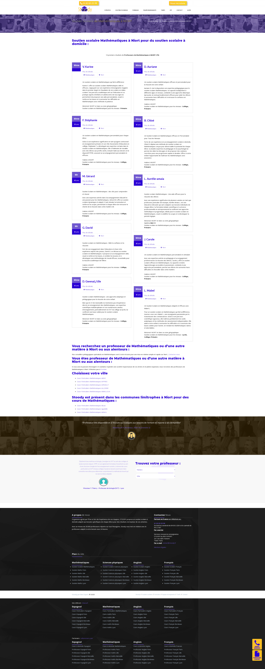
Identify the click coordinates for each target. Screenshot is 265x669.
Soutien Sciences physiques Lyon (114, 583)
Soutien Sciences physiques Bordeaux (116, 580)
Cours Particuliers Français (173, 611)
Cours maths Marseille (111, 621)
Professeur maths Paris (111, 649)
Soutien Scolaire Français (173, 567)
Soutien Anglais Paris (140, 570)
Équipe (149, 10)
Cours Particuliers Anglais (142, 611)
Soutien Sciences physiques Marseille (116, 577)
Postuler (104, 369)
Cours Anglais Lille (139, 617)
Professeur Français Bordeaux (175, 659)
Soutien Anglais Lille (140, 573)
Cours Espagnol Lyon (79, 627)
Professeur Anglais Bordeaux (143, 659)
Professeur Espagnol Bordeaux (83, 659)
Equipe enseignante (168, 594)
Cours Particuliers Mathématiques (115, 611)
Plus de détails (87, 72)
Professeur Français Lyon (173, 663)
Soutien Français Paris (172, 570)
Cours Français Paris (171, 614)
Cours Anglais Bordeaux (141, 624)
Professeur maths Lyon (111, 663)
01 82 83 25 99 (89, 3)
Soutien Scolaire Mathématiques (83, 567)
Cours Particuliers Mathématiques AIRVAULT (93, 385)
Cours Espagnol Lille (79, 617)
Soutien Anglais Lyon (140, 583)
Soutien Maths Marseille (80, 577)
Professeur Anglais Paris (142, 649)
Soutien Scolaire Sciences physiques (115, 567)
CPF (171, 10)
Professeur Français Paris (173, 649)
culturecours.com (87, 638)
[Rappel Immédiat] (257, 649)
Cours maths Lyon (109, 627)
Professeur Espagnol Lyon (81, 663)
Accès (189, 10)
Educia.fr (85, 603)
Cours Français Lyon (171, 627)
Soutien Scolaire (83, 21)
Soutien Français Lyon (171, 583)
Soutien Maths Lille (78, 573)
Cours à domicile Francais (173, 646)
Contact (179, 10)
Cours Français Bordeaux (173, 624)
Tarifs (163, 10)
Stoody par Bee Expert (80, 594)
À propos (108, 10)
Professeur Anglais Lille (141, 653)
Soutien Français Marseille (173, 577)
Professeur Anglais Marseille (143, 656)
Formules (135, 10)
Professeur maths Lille (111, 653)
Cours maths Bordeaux (111, 624)
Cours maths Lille (109, 617)
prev (89, 481)
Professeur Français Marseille (174, 656)
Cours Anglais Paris (140, 614)
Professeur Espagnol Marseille (83, 656)
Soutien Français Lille (171, 573)
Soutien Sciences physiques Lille (114, 573)
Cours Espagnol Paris (79, 614)
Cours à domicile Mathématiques (114, 646)
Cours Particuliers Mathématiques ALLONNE (92, 388)
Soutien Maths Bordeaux (80, 580)
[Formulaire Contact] (257, 660)
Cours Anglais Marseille (141, 621)
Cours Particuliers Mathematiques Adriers (92, 412)
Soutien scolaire (147, 594)
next (113, 481)
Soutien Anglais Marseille (142, 577)
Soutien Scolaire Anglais (141, 567)
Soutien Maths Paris (79, 570)
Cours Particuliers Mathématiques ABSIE (91, 378)
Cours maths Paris (109, 614)
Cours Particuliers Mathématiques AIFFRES (92, 381)
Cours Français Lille (171, 617)
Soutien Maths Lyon (79, 583)
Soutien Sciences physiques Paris (114, 570)
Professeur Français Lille (173, 653)
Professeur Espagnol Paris (81, 649)
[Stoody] (86, 9)
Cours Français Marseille (172, 621)
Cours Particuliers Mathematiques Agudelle (92, 409)
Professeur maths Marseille (112, 656)
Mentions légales (160, 547)
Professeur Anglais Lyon (142, 663)
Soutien (121, 10)
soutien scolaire (168, 40)
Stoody (138, 594)
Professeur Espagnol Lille (81, 653)
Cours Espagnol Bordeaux (81, 624)
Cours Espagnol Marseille (81, 621)
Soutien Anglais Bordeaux (142, 580)
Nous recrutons (177, 3)
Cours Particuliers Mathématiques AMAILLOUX (93, 391)
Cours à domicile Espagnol (81, 646)
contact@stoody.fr (169, 543)
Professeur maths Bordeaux (113, 659)
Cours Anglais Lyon (140, 627)
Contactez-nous (174, 354)
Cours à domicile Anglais (141, 646)
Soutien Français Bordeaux (173, 580)
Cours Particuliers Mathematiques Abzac (91, 406)
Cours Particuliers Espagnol (81, 611)
